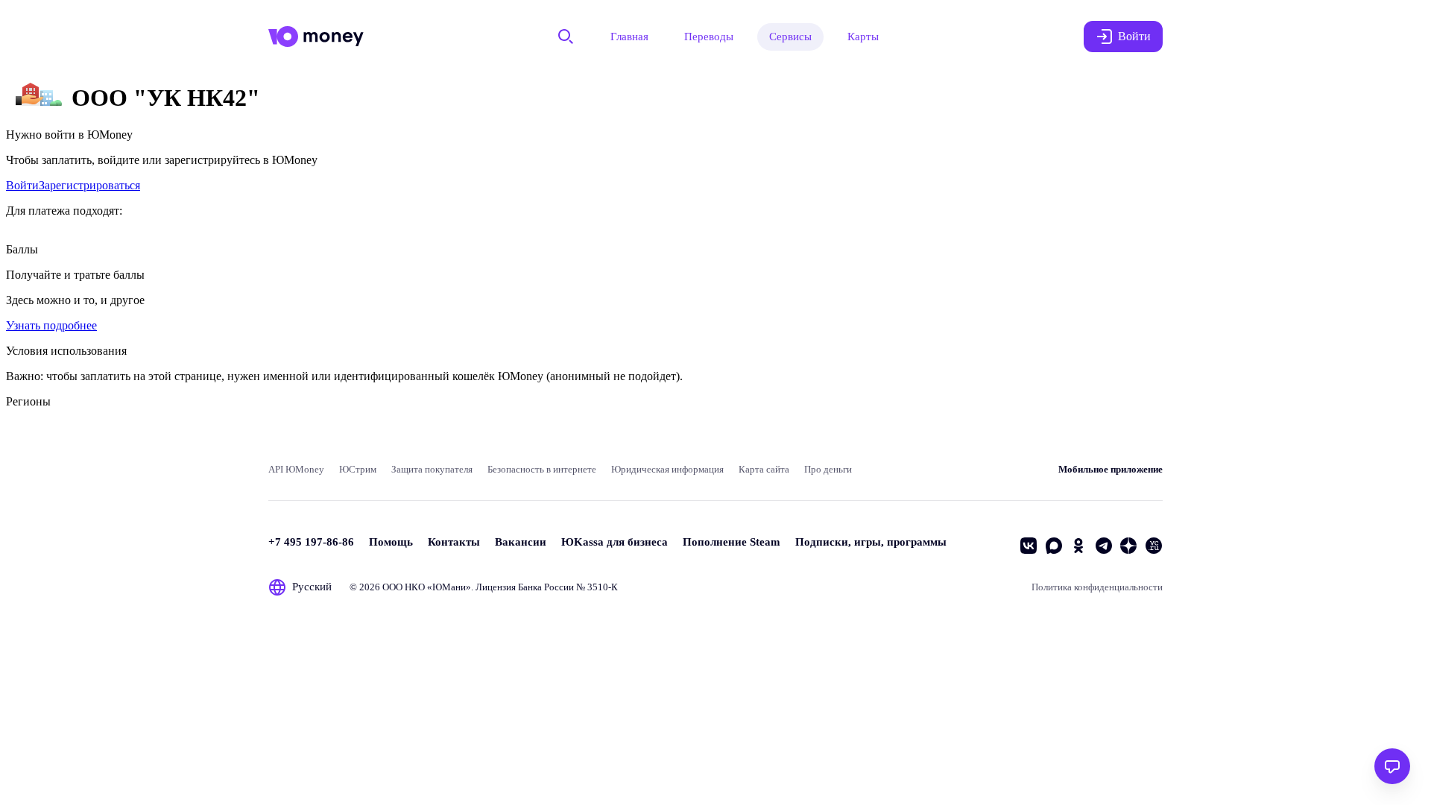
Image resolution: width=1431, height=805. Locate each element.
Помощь (391, 542)
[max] (1054, 546)
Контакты (454, 542)
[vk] (1028, 546)
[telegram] (1104, 546)
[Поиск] (566, 36)
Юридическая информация (667, 469)
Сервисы (790, 36)
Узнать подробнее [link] (51, 325)
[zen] (1128, 546)
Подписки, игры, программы (871, 542)
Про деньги (828, 469)
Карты (863, 36)
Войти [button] (1134, 36)
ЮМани (449, 587)
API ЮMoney (296, 469)
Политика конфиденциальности (1097, 587)
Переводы (708, 36)
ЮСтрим (357, 469)
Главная (629, 36)
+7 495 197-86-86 (311, 542)
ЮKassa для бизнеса (614, 542)
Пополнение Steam (731, 542)
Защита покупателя (432, 469)
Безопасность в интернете (541, 469)
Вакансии (520, 542)
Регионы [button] (28, 401)
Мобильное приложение (1110, 469)
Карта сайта (764, 469)
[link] (22, 185)
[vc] (1154, 546)
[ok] (1078, 546)
